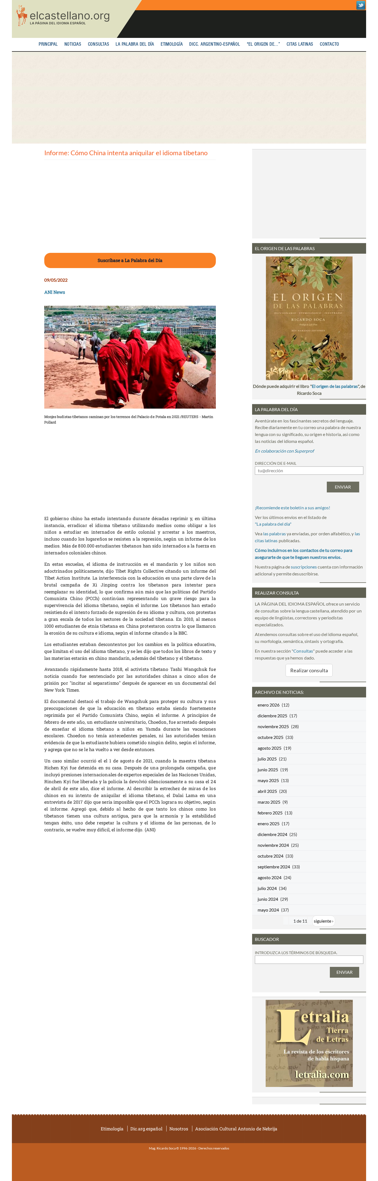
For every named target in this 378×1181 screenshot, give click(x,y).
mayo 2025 (268, 780)
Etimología (172, 44)
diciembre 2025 (272, 715)
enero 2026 (268, 704)
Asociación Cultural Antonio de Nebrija (236, 1128)
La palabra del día (135, 44)
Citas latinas (300, 44)
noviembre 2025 (273, 726)
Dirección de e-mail (275, 463)
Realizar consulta (309, 670)
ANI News (54, 292)
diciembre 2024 (272, 834)
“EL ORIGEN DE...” (263, 44)
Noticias (72, 44)
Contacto (329, 44)
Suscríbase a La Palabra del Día (130, 260)
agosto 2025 (269, 748)
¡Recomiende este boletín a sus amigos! (292, 507)
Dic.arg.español (146, 1128)
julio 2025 (267, 758)
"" (273, 523)
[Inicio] (77, 19)
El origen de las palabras (335, 386)
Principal (48, 44)
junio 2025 (268, 769)
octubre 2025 (270, 737)
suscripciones (304, 566)
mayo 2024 (268, 909)
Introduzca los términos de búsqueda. (296, 952)
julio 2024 (267, 888)
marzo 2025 (269, 801)
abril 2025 (267, 791)
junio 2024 (268, 899)
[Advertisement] (189, 97)
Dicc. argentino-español (214, 44)
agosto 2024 (269, 877)
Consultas (98, 44)
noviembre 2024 (273, 845)
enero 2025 (268, 823)
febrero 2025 (270, 812)
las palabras (274, 533)
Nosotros (178, 1128)
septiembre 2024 (274, 866)
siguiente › (323, 920)
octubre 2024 (270, 855)
